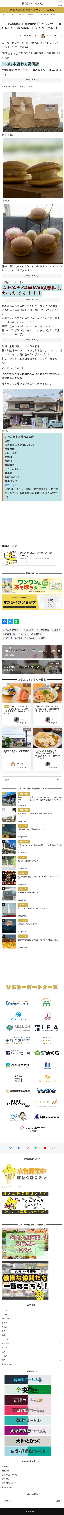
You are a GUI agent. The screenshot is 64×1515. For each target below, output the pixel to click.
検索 (58, 779)
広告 (3, 1360)
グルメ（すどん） (13, 629)
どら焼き (30, 629)
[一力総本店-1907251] (33, 407)
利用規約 (5, 1470)
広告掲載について (9, 1483)
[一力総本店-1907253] (33, 167)
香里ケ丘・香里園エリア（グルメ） (20, 638)
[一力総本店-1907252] (33, 111)
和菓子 (57, 629)
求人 (3, 1351)
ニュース (5, 1314)
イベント (5, 1343)
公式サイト (11, 485)
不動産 (4, 1356)
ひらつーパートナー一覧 (11, 1187)
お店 (3, 1331)
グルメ (60, 36)
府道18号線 (10, 634)
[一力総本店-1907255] (33, 233)
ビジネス (5, 1347)
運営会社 (5, 1479)
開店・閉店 (6, 1318)
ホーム (4, 1310)
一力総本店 (44, 629)
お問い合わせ (7, 1364)
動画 (3, 1335)
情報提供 (5, 1466)
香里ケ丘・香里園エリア (31, 634)
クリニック (6, 1339)
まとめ (4, 1327)
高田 (43, 638)
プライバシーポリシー (10, 1475)
